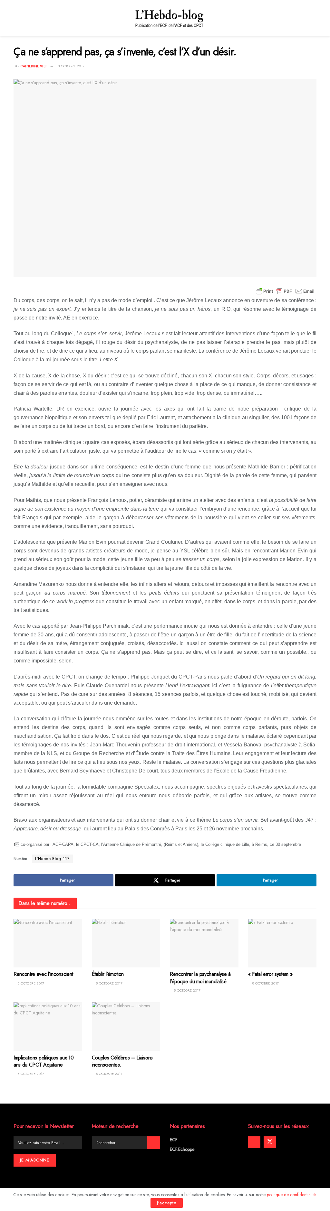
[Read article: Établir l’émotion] (126, 943)
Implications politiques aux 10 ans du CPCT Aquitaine (43, 1061)
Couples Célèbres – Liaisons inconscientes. (122, 1061)
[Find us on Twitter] (270, 1142)
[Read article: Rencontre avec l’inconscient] (48, 943)
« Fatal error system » (270, 974)
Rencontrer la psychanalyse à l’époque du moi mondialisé (200, 977)
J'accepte (166, 1203)
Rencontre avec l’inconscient (43, 974)
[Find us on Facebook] (254, 1142)
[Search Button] (153, 1142)
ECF (174, 1139)
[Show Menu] (16, 18)
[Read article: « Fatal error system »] (282, 943)
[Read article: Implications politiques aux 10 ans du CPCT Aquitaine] (48, 1026)
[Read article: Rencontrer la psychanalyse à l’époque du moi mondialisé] (204, 943)
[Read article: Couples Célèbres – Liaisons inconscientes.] (126, 1026)
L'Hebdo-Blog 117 (52, 859)
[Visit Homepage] (169, 18)
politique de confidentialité (291, 1194)
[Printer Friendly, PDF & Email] (285, 291)
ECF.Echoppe (182, 1149)
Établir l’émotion (108, 974)
